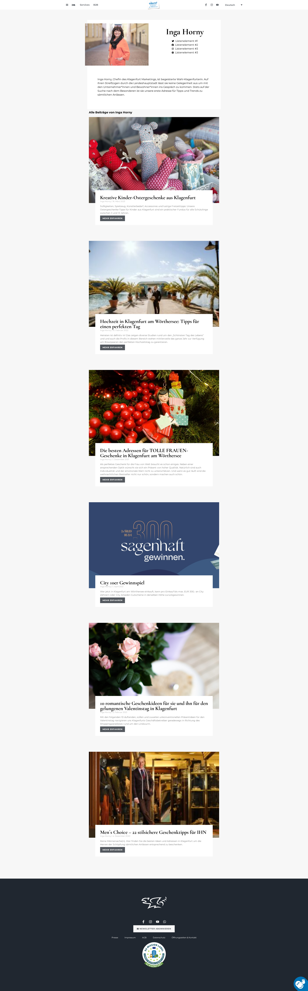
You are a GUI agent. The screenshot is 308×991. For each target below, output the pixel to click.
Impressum (130, 937)
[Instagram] (211, 5)
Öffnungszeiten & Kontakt (184, 937)
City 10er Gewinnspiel (122, 583)
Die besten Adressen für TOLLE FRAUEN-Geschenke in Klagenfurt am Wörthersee (144, 453)
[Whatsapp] (164, 921)
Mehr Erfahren (113, 218)
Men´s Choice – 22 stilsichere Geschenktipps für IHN (153, 832)
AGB (144, 937)
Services (85, 4)
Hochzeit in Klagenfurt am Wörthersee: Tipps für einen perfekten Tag (149, 324)
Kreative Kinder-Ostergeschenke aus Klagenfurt (148, 197)
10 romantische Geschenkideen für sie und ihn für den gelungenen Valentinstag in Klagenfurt (154, 705)
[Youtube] (217, 5)
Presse (115, 937)
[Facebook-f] (206, 5)
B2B (95, 4)
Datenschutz (159, 937)
